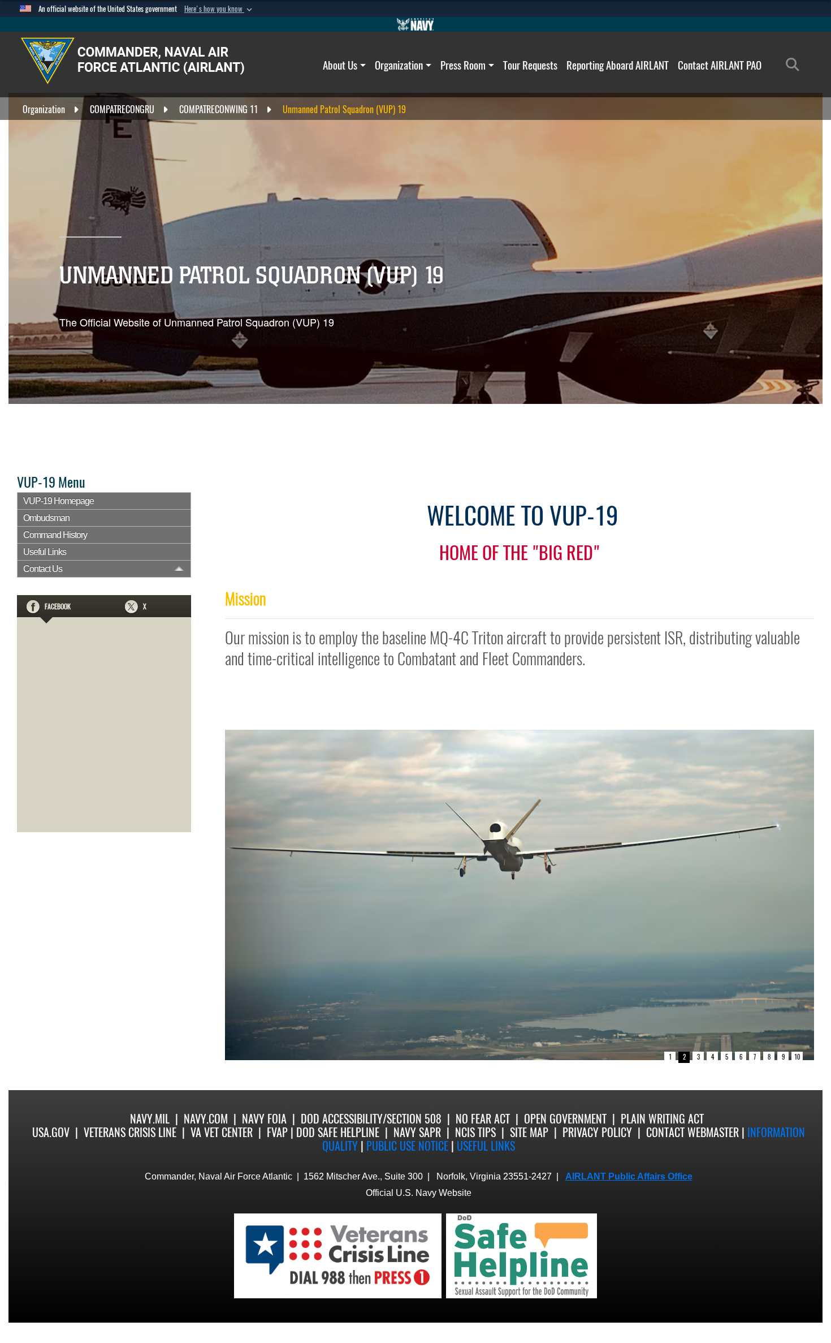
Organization (399, 65)
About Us (340, 65)
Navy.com (206, 1118)
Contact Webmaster (692, 1132)
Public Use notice (407, 1145)
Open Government (565, 1118)
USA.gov (51, 1132)
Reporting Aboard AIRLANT (617, 65)
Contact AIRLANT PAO (719, 65)
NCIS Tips (475, 1132)
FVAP (277, 1132)
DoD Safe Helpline (337, 1132)
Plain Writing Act (662, 1118)
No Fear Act (483, 1118)
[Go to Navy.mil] (415, 24)
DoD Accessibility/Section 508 (371, 1118)
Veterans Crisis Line (130, 1132)
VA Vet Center (222, 1132)
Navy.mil (150, 1118)
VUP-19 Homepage (58, 501)
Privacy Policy (597, 1132)
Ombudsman (46, 518)
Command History (55, 535)
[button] (219, 9)
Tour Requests (530, 65)
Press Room (463, 65)
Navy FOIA (264, 1118)
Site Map (529, 1132)
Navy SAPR (417, 1132)
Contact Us (42, 569)
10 (797, 1057)
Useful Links (44, 552)
